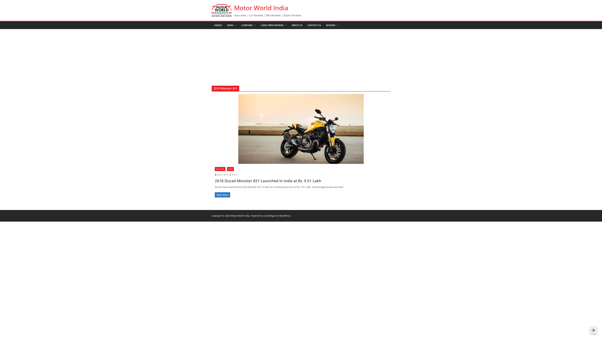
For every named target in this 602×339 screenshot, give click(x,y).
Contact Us (314, 25)
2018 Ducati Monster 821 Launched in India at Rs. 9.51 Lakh (268, 180)
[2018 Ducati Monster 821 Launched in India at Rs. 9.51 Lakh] (301, 129)
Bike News (220, 169)
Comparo (247, 25)
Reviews (330, 25)
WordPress (284, 215)
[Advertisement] (301, 53)
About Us (297, 25)
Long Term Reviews (272, 25)
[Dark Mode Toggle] (593, 330)
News (230, 25)
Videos (218, 25)
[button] (234, 25)
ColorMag (269, 215)
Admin (234, 174)
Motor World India (261, 7)
